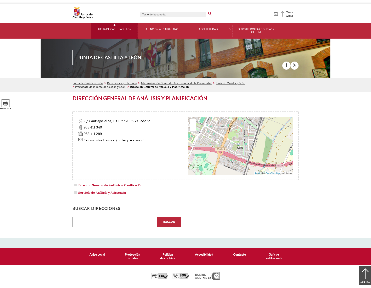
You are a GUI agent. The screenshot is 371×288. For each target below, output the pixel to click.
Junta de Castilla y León (114, 29)
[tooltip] (275, 13)
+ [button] (193, 122)
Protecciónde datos (132, 256)
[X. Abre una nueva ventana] (294, 66)
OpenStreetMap (272, 173)
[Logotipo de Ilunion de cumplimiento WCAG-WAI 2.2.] (207, 279)
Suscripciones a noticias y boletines (256, 31)
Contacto (239, 254)
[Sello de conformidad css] (159, 278)
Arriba (365, 282)
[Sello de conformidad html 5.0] (181, 278)
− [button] (193, 128)
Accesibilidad (204, 254)
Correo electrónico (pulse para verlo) (114, 140)
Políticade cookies (167, 256)
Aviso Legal (97, 254)
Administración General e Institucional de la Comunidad (176, 83)
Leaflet (258, 173)
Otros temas (290, 14)
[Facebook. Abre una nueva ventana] (286, 66)
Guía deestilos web (274, 256)
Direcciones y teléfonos (122, 83)
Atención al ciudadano (162, 29)
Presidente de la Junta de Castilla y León (100, 87)
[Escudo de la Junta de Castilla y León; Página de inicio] (82, 18)
